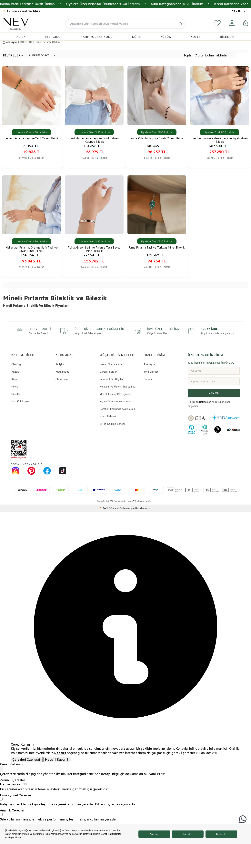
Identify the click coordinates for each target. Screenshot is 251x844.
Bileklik (15, 394)
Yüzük (15, 371)
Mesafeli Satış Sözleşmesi (115, 394)
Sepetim (148, 379)
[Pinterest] (31, 470)
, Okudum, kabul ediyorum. (209, 404)
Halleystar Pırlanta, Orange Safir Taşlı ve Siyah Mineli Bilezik (31, 249)
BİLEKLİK (227, 37)
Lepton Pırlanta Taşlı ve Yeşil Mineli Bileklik (31, 138)
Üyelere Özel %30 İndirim (31, 132)
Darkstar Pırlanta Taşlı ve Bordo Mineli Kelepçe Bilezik (94, 140)
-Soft (104, 508)
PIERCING (53, 37)
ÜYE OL (214, 392)
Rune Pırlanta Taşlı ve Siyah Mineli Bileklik (156, 138)
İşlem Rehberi (108, 416)
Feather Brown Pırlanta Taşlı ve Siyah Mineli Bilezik (220, 140)
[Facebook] (47, 470)
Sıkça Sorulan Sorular (112, 424)
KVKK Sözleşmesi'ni (203, 401)
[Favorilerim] (217, 23)
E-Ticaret (114, 508)
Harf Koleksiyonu (21, 401)
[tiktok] (63, 470)
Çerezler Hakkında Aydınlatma (117, 409)
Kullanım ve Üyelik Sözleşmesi (118, 386)
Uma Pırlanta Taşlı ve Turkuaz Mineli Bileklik (157, 247)
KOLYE (196, 37)
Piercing (16, 364)
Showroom (61, 379)
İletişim (59, 364)
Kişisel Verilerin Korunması (115, 401)
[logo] (16, 24)
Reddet (60, 753)
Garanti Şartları (108, 371)
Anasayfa (11, 42)
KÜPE (136, 37)
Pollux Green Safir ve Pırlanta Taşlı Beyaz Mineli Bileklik (94, 249)
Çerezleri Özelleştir (26, 759)
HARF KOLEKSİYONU (96, 37)
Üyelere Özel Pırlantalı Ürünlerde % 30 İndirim (81, 4)
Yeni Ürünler (151, 371)
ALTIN (21, 37)
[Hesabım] (232, 23)
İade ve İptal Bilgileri (112, 379)
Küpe (14, 379)
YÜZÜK (165, 37)
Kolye (14, 386)
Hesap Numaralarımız (112, 364)
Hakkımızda (62, 371)
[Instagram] (16, 470)
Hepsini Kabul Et (57, 759)
